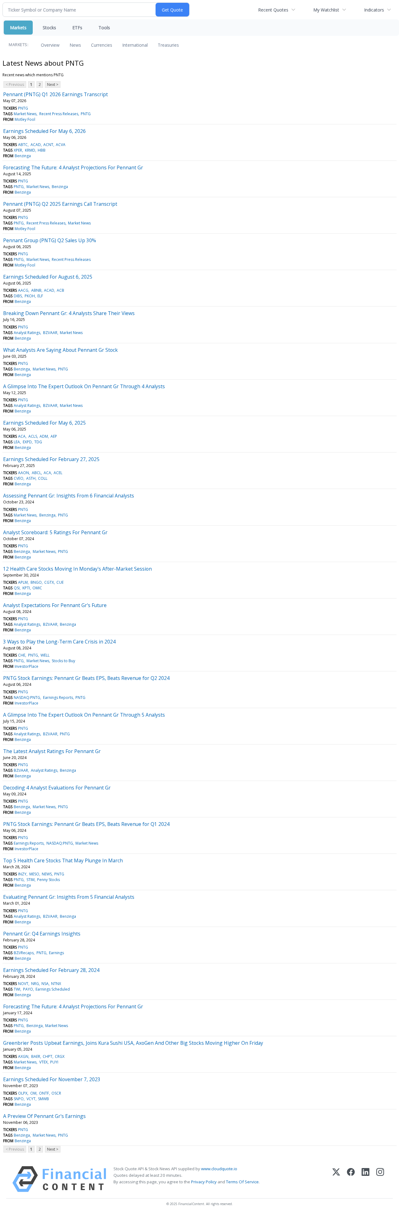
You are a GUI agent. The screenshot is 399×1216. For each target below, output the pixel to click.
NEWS (47, 874)
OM (33, 1093)
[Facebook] (350, 1179)
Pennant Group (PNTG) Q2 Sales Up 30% (49, 240)
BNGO (36, 582)
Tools (104, 28)
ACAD (36, 144)
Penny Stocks (48, 879)
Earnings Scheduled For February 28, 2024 (51, 970)
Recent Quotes (273, 10)
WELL (45, 655)
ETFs (77, 28)
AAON (23, 472)
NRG (35, 983)
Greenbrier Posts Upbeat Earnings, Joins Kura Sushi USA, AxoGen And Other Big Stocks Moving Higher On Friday (133, 1042)
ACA (22, 436)
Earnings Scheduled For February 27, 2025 (51, 459)
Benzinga (23, 155)
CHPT (47, 1056)
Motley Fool (25, 119)
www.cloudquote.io (219, 1168)
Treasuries (168, 45)
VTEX (43, 1062)
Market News (25, 113)
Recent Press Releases (58, 113)
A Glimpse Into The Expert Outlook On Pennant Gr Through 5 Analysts (84, 714)
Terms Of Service (242, 1182)
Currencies (101, 45)
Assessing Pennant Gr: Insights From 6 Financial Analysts (68, 495)
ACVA (60, 144)
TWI (17, 989)
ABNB (36, 290)
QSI (17, 588)
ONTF (44, 1093)
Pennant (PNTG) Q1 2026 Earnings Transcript (55, 94)
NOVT (23, 983)
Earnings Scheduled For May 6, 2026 (44, 131)
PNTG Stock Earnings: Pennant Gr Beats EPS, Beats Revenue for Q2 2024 (86, 678)
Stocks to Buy (63, 660)
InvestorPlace (26, 666)
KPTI (26, 588)
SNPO (19, 1098)
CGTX (49, 582)
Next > (52, 84)
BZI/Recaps (24, 952)
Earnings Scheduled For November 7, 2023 (51, 1079)
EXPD (27, 442)
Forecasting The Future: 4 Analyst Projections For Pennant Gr (73, 167)
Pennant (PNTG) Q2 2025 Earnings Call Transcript (60, 203)
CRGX (60, 1056)
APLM (23, 582)
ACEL (58, 472)
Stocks (49, 28)
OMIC (37, 588)
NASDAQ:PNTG (27, 697)
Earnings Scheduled (53, 989)
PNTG (23, 108)
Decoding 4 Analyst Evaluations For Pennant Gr (57, 787)
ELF (40, 296)
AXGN (23, 1056)
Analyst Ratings (27, 332)
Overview (50, 45)
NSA (45, 983)
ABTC (23, 144)
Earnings (56, 952)
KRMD (30, 150)
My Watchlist (326, 10)
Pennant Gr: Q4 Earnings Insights (41, 933)
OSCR (56, 1093)
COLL (42, 478)
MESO (34, 874)
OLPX (22, 1093)
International (135, 45)
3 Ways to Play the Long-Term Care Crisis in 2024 (59, 641)
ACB (60, 290)
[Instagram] (380, 1179)
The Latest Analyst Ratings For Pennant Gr (52, 751)
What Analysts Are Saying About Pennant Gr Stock (60, 349)
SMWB (43, 1098)
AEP (53, 436)
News (75, 45)
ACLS (32, 436)
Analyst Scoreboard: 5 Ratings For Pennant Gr (55, 532)
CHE (21, 655)
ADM (44, 436)
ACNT (48, 144)
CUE (60, 582)
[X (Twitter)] (336, 1179)
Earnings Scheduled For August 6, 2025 (47, 276)
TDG (38, 442)
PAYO (28, 989)
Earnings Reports (58, 697)
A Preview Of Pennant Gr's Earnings (44, 1116)
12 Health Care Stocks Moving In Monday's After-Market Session (77, 568)
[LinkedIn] (365, 1179)
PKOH (30, 296)
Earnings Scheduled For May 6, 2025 (44, 422)
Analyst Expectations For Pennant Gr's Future (55, 605)
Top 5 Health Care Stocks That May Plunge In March (63, 860)
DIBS (18, 296)
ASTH (31, 478)
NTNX (56, 983)
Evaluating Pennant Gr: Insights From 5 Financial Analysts (68, 896)
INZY (22, 874)
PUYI (54, 1062)
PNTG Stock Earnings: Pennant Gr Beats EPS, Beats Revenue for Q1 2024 (86, 824)
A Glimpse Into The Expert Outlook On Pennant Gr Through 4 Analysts (84, 386)
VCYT (31, 1098)
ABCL (36, 472)
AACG (23, 290)
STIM (30, 879)
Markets (18, 28)
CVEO (18, 478)
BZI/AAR (50, 332)
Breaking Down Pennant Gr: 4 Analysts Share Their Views (69, 313)
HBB (42, 150)
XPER (18, 150)
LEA (17, 442)
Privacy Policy (204, 1182)
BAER (35, 1056)
